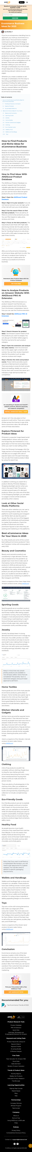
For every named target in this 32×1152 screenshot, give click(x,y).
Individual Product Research (16, 1078)
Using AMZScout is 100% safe (16, 1120)
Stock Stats (16, 1061)
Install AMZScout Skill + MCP (16, 411)
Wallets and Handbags (11, 132)
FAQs (16, 1123)
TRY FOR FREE (16, 283)
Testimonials (16, 1108)
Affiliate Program (16, 1105)
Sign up (21, 2)
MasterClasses (16, 1091)
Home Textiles (9, 120)
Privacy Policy (16, 1130)
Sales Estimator (16, 1064)
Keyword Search (16, 1044)
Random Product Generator (16, 1066)
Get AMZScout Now (16, 992)
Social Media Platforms (11, 108)
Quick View (16, 1030)
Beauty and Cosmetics (11, 113)
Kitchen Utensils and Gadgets (13, 122)
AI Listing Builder (16, 1049)
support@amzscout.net (19, 1139)
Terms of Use (16, 1118)
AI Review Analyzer (16, 1051)
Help (16, 1096)
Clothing (7, 125)
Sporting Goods (9, 115)
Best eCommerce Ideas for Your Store (12, 110)
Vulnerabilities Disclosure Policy (16, 1133)
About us (16, 1115)
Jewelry (7, 117)
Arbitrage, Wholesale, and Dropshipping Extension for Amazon (16, 1033)
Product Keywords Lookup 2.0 (16, 1041)
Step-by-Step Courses (16, 1088)
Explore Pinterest (9, 106)
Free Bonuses (16, 1081)
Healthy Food (9, 129)
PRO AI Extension (16, 1027)
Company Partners (16, 1103)
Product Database (16, 1025)
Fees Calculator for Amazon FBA (16, 1059)
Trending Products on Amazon (13, 103)
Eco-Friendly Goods (10, 127)
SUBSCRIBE (15, 18)
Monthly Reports (16, 1073)
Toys (7, 134)
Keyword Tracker (16, 1046)
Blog (16, 1093)
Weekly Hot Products (16, 1076)
